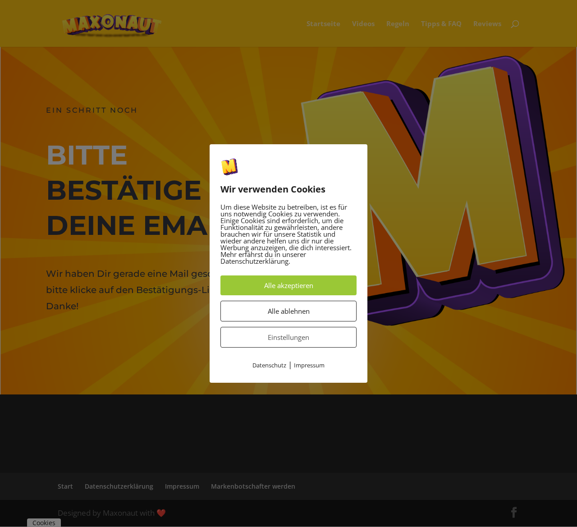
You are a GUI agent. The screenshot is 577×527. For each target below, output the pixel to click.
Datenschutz (269, 366)
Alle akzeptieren (288, 285)
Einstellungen (288, 337)
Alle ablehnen (289, 311)
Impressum (309, 366)
